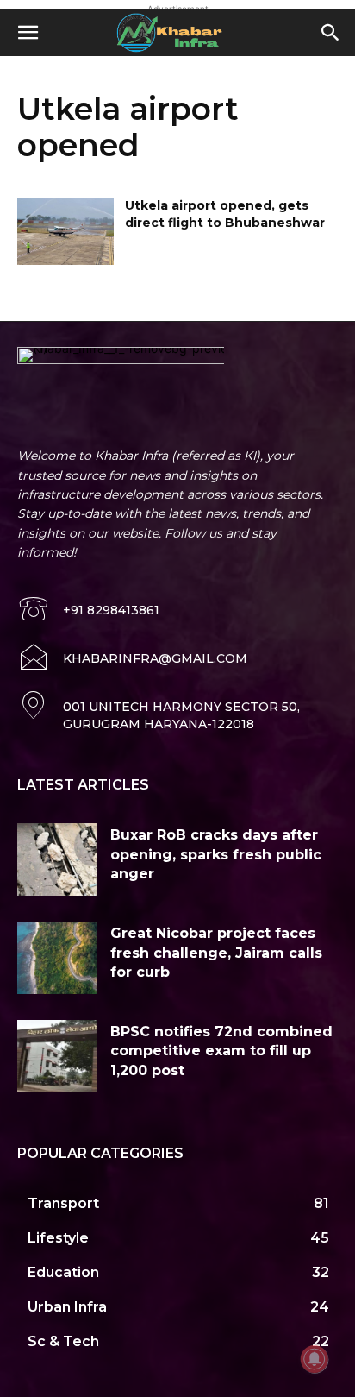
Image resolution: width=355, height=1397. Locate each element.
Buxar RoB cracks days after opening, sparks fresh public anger (215, 854)
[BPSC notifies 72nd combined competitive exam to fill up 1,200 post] (57, 1056)
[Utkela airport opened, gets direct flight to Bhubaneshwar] (65, 231)
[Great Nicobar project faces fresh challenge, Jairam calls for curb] (57, 958)
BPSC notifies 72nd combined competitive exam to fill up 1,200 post (221, 1051)
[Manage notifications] (314, 1359)
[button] (27, 32)
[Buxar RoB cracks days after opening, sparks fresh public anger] (57, 859)
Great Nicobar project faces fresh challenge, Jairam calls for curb (216, 952)
